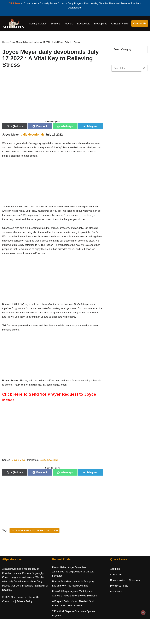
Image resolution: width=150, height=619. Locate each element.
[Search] (144, 68)
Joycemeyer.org (49, 460)
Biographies (100, 23)
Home (5, 42)
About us (115, 568)
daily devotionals (33, 134)
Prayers (68, 23)
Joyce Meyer (19, 460)
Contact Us (139, 23)
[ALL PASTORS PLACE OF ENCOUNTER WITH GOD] (13, 23)
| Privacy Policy (23, 601)
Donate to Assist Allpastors (125, 580)
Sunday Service (37, 23)
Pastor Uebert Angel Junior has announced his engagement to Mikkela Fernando (73, 571)
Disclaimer (116, 591)
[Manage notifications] (143, 612)
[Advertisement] (52, 97)
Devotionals (83, 23)
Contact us (116, 574)
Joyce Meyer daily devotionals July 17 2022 (34, 530)
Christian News (119, 23)
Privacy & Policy (119, 585)
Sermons (55, 23)
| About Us (33, 597)
